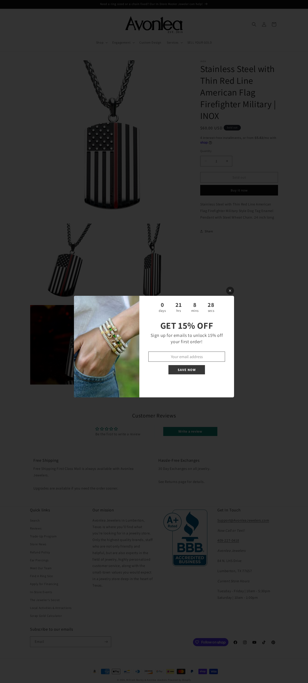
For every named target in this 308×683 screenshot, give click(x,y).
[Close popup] (230, 291)
